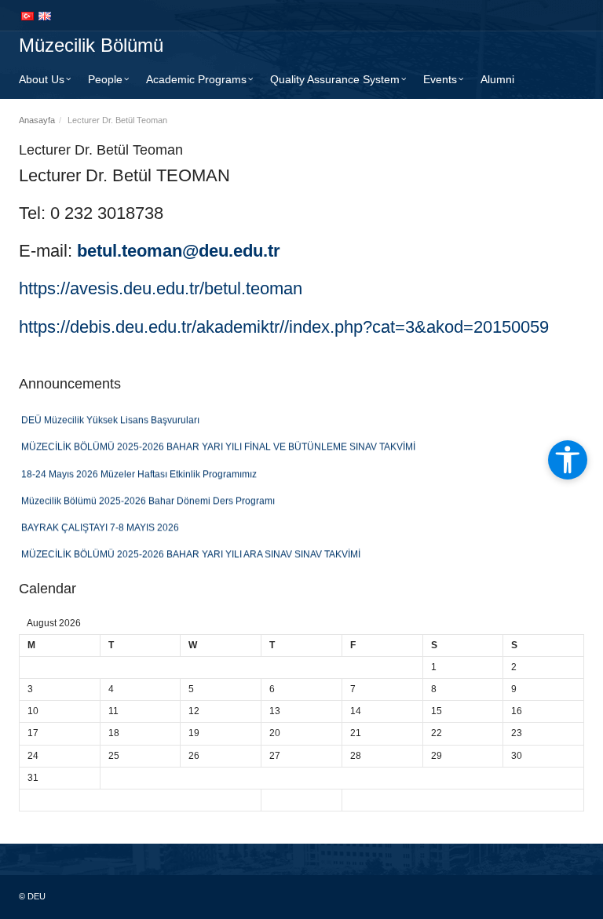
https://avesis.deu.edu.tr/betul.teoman (160, 288)
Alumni (497, 79)
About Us (41, 79)
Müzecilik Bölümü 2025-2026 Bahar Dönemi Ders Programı (148, 497)
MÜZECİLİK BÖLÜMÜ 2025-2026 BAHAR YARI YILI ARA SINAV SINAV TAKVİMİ (190, 550)
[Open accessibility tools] (567, 460)
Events (440, 79)
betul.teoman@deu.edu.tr (178, 251)
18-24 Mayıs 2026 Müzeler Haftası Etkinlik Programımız (139, 470)
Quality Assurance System (335, 79)
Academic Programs (196, 79)
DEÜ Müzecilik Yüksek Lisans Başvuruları (110, 416)
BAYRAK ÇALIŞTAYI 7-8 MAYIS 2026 (100, 524)
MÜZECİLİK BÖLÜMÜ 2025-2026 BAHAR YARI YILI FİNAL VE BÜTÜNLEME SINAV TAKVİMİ (218, 443)
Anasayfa (37, 120)
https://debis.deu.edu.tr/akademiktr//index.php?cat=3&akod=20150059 (284, 327)
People (105, 79)
